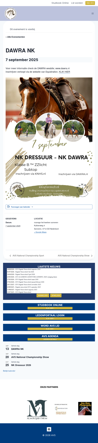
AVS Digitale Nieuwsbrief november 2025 (28, 284)
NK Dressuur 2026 (21, 365)
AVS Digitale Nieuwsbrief (23, 292)
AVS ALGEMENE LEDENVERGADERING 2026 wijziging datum (36, 277)
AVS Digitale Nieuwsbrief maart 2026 (26, 279)
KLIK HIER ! (50, 308)
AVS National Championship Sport (28, 255)
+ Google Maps (40, 232)
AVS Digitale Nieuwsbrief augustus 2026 (27, 269)
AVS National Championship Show (74, 255)
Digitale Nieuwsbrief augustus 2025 (26, 290)
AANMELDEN (43, 295)
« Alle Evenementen (15, 36)
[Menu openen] (92, 13)
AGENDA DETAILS (50, 339)
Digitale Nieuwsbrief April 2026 (25, 274)
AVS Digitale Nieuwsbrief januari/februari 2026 (29, 282)
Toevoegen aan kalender (20, 207)
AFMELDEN (56, 295)
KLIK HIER (64, 71)
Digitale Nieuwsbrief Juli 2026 (24, 272)
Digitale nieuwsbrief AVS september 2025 (28, 287)
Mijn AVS (90, 3)
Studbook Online (60, 3)
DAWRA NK (17, 349)
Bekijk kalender (9, 371)
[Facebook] (49, 429)
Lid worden (77, 3)
